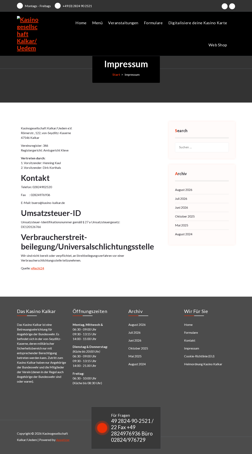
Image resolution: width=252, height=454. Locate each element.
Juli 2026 (181, 198)
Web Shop (217, 44)
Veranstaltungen (123, 22)
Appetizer (63, 440)
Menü (97, 22)
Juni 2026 (181, 207)
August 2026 (183, 190)
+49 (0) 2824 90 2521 (77, 6)
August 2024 (183, 234)
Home (80, 22)
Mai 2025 (181, 225)
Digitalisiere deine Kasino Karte (197, 22)
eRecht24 (37, 268)
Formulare (153, 22)
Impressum (191, 348)
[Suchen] (223, 147)
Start (116, 74)
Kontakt (189, 340)
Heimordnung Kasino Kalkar (203, 364)
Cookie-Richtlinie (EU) (199, 356)
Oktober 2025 (185, 216)
